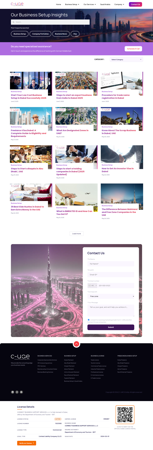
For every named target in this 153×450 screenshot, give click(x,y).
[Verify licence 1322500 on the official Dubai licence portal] (125, 414)
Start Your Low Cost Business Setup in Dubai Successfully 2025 (28, 96)
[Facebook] (21, 392)
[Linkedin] (12, 392)
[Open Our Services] (95, 4)
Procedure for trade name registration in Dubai (116, 96)
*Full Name (91, 259)
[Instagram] (17, 392)
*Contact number (93, 281)
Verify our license (26, 443)
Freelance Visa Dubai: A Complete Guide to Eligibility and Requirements (28, 133)
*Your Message (92, 302)
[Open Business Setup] (78, 4)
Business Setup (16, 91)
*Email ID (90, 270)
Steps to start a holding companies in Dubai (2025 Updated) (70, 171)
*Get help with (92, 292)
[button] (76, 344)
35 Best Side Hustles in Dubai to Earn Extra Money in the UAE (27, 208)
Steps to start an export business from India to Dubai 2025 (74, 96)
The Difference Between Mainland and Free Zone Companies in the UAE (119, 212)
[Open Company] (123, 4)
